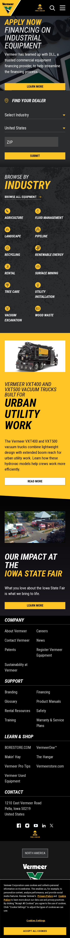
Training (10, 720)
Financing (43, 692)
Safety (41, 710)
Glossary (11, 701)
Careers (42, 631)
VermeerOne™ (46, 747)
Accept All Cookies (35, 931)
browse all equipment (21, 197)
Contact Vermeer (17, 640)
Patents (10, 649)
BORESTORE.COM (18, 747)
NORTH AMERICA (35, 853)
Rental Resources (17, 710)
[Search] (52, 8)
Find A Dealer (40, 11)
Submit (35, 156)
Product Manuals (48, 701)
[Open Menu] (62, 8)
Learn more (35, 86)
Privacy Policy (45, 896)
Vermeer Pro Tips (17, 766)
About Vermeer (16, 631)
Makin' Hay (13, 757)
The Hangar (44, 757)
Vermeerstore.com (50, 766)
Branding (11, 692)
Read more (35, 481)
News (40, 640)
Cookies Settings (36, 920)
